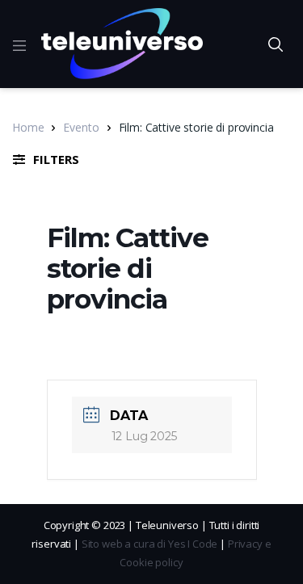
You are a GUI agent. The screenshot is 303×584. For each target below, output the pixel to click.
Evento (81, 127)
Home (28, 127)
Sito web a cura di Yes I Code (150, 543)
